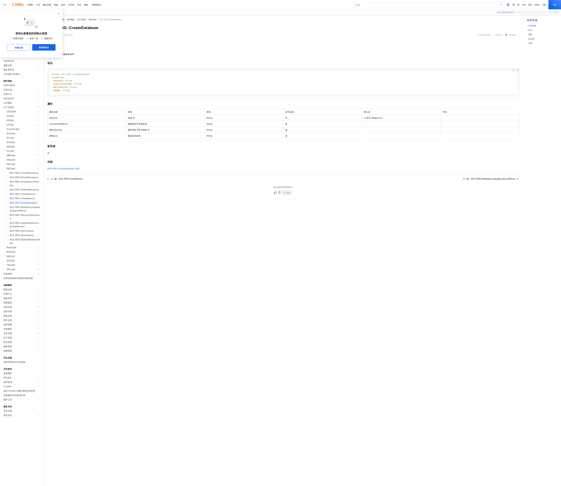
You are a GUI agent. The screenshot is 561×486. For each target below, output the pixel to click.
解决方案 (47, 4)
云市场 (71, 4)
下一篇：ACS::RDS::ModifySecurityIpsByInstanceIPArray (489, 178)
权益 (56, 4)
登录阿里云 (44, 47)
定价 (63, 4)
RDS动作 (92, 19)
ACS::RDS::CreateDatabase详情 (63, 168)
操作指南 (70, 19)
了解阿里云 (96, 4)
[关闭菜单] (4, 4)
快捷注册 (19, 47)
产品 (38, 4)
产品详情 (497, 35)
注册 (544, 4)
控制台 (537, 4)
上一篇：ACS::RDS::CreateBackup (67, 178)
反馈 (288, 192)
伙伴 (79, 4)
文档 (524, 4)
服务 (86, 4)
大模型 (30, 4)
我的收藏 (512, 35)
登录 (554, 4)
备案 (530, 4)
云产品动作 (81, 19)
